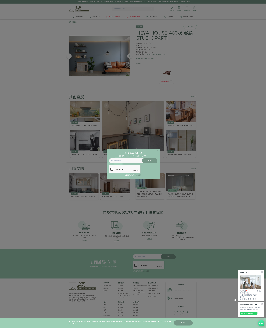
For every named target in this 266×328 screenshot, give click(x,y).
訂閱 (149, 161)
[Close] (158, 150)
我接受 (183, 323)
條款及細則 (138, 175)
